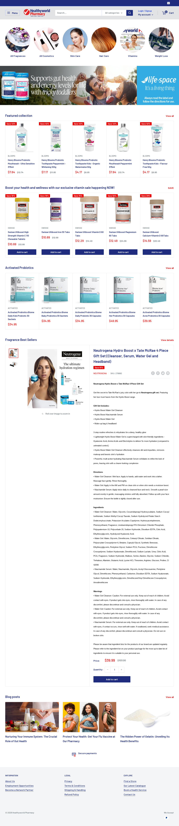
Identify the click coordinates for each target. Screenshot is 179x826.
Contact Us (129, 794)
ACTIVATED (13, 308)
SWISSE (11, 228)
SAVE (171, 187)
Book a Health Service (135, 789)
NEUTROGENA (100, 373)
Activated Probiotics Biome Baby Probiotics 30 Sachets (55, 314)
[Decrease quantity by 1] (107, 669)
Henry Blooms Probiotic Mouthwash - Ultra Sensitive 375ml (21, 163)
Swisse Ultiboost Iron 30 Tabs (56, 232)
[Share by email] (168, 373)
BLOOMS (11, 156)
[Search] (129, 13)
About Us (10, 781)
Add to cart (22, 252)
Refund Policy (71, 794)
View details (167, 340)
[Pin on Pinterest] (158, 373)
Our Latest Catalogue (135, 785)
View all (170, 115)
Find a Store (130, 781)
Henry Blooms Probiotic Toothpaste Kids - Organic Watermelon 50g (87, 163)
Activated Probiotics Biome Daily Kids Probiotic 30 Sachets (21, 315)
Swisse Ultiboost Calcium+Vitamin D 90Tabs (155, 234)
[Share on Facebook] (153, 373)
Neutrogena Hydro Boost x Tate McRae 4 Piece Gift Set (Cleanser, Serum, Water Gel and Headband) (130, 356)
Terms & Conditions (74, 785)
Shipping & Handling (75, 789)
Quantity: (98, 669)
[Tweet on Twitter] (163, 373)
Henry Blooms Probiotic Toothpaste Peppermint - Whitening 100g (54, 163)
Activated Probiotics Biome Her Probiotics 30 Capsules (122, 314)
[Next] (173, 39)
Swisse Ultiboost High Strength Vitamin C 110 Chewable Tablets (18, 235)
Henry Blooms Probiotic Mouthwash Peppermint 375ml (120, 163)
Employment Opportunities (19, 785)
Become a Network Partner (19, 789)
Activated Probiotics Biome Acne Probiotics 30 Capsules (156, 314)
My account (144, 14)
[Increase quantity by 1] (121, 669)
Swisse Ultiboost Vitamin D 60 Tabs (89, 234)
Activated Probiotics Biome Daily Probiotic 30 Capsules (88, 314)
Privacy (68, 781)
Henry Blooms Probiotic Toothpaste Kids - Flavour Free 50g (155, 163)
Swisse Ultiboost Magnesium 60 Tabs (122, 234)
